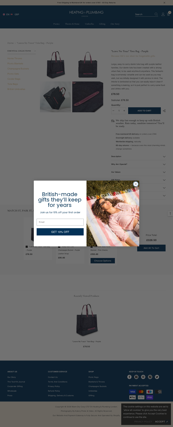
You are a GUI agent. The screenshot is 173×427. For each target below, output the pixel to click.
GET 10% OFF (60, 232)
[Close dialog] (135, 184)
